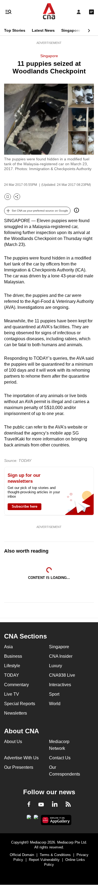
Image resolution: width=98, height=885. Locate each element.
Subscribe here (24, 506)
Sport (54, 694)
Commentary (16, 684)
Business (13, 656)
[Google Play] (29, 818)
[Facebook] (28, 805)
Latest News (43, 30)
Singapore (70, 30)
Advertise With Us (21, 758)
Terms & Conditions (55, 855)
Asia (8, 646)
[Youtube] (41, 805)
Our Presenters (18, 767)
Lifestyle (12, 665)
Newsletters (15, 713)
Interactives (60, 684)
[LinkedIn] (54, 805)
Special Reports (19, 703)
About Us (13, 741)
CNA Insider (60, 656)
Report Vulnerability (44, 860)
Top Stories (14, 30)
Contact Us (60, 758)
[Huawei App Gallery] (56, 820)
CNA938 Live (62, 675)
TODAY (11, 675)
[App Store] (36, 818)
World (54, 703)
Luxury (55, 665)
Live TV (11, 694)
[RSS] (68, 805)
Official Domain (22, 855)
